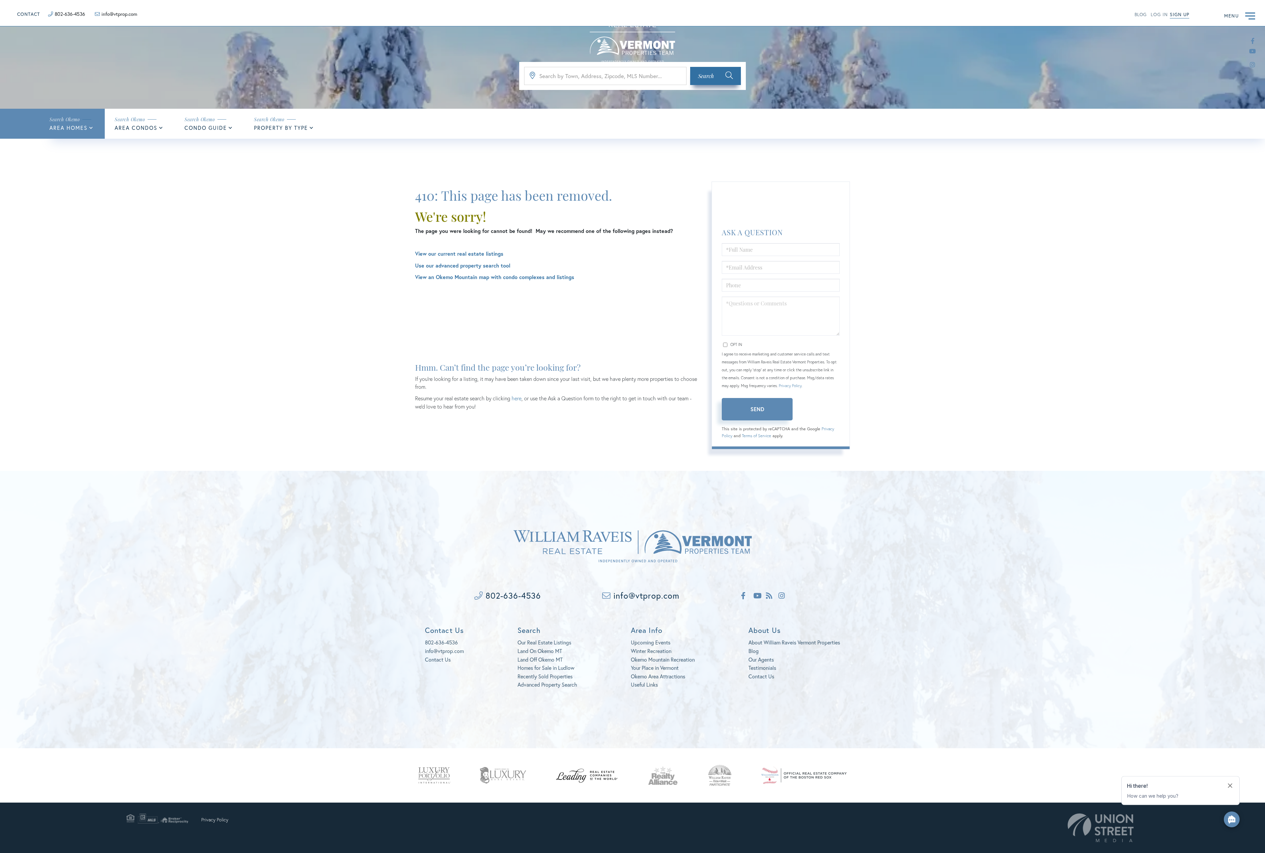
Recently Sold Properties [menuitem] (545, 676)
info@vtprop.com (119, 14)
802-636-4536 (70, 14)
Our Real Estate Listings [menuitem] (544, 642)
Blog (1140, 14)
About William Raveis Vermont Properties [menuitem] (794, 642)
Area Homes (68, 127)
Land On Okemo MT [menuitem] (540, 650)
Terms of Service (756, 436)
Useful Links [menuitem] (644, 684)
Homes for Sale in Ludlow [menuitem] (546, 667)
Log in (1159, 14)
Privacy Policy (790, 385)
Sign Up (1179, 14)
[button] (715, 76)
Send (757, 409)
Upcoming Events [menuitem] (650, 642)
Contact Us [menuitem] (761, 676)
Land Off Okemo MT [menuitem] (540, 659)
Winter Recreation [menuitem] (651, 650)
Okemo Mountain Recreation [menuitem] (663, 659)
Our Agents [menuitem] (761, 659)
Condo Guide (205, 127)
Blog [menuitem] (753, 650)
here (516, 398)
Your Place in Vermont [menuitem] (655, 667)
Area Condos (136, 127)
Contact (28, 14)
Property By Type (281, 127)
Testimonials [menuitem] (762, 667)
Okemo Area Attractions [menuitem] (658, 676)
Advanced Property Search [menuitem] (547, 684)
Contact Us (438, 659)
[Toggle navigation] (1250, 15)
